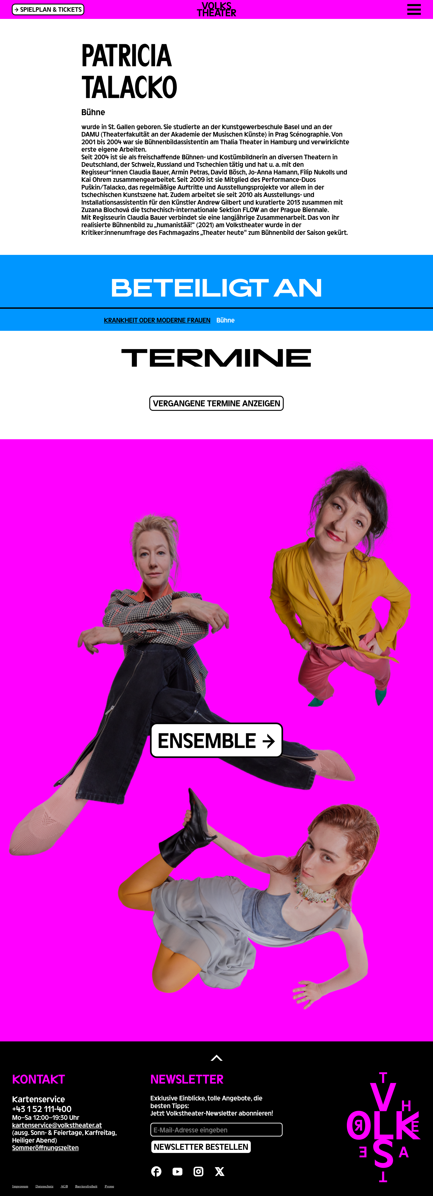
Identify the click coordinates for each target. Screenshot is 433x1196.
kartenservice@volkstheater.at (57, 1124)
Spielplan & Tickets (51, 9)
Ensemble (207, 739)
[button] (216, 1058)
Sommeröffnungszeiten (45, 1147)
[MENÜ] (414, 9)
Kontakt (38, 1078)
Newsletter (186, 1078)
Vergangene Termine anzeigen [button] (216, 403)
